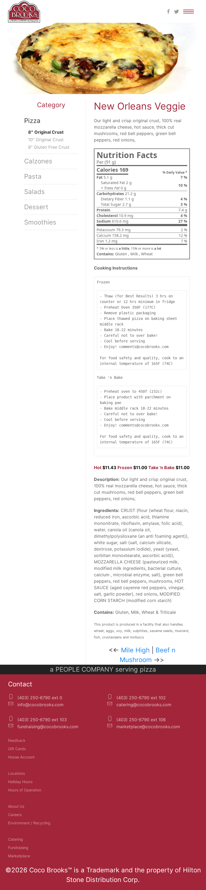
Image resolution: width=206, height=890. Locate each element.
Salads (34, 192)
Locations (16, 773)
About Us (16, 806)
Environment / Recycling (29, 823)
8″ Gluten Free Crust (48, 147)
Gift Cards (17, 748)
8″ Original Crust (46, 132)
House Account (21, 757)
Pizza (32, 121)
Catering (15, 839)
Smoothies (40, 222)
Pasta (33, 176)
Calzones (38, 161)
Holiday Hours (20, 781)
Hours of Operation (24, 790)
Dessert (36, 207)
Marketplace (19, 856)
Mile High (135, 650)
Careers (15, 814)
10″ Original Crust (46, 139)
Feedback (16, 740)
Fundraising (18, 847)
